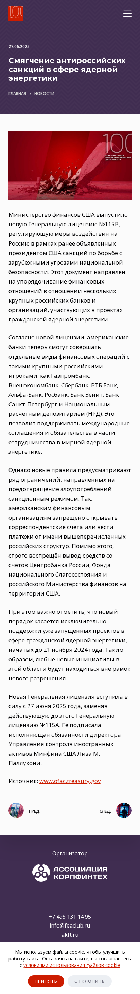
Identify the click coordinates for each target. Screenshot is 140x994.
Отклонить (89, 981)
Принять (46, 981)
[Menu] (127, 13)
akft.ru (70, 934)
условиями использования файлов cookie (71, 965)
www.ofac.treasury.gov (70, 781)
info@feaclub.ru (70, 925)
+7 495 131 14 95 (70, 916)
